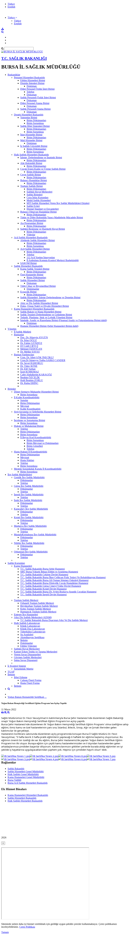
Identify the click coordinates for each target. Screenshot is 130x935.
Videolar (31, 234)
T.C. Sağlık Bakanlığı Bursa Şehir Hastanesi (42, 568)
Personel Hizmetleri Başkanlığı (29, 77)
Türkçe (11, 4)
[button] (12, 17)
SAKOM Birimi (28, 263)
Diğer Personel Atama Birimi (34, 103)
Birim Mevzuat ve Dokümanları (42, 443)
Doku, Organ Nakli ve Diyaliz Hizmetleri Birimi (44, 306)
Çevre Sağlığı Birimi (30, 174)
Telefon (30, 91)
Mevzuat (24, 406)
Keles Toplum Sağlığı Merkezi (35, 608)
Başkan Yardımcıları (24, 354)
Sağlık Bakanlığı (16, 768)
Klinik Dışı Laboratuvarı (32, 628)
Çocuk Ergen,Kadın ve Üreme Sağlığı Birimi (42, 169)
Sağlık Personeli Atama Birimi (35, 109)
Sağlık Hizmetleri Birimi (32, 280)
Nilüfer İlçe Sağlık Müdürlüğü (29, 543)
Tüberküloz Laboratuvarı (32, 631)
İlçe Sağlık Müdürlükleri (20, 474)
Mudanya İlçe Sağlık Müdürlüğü (30, 526)
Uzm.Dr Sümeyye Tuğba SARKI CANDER (42, 360)
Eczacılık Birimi (28, 291)
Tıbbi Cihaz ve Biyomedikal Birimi (38, 286)
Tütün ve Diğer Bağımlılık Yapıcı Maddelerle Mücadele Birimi (51, 217)
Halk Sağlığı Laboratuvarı (27, 623)
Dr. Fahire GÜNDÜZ (31, 343)
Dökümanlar (26, 480)
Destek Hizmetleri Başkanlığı (28, 114)
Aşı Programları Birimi (31, 223)
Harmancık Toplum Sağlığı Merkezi (38, 611)
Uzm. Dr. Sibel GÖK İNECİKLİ (36, 357)
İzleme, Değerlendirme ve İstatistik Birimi (41, 157)
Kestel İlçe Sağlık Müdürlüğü (28, 517)
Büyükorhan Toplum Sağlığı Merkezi (39, 606)
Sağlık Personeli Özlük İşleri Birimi (38, 97)
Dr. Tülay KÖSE (28, 366)
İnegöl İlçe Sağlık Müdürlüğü (28, 494)
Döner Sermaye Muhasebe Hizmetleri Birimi (36, 391)
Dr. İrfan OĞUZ (28, 340)
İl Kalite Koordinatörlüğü (26, 397)
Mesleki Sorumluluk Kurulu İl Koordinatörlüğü (37, 469)
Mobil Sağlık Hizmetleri (39, 200)
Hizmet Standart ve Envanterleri (43, 209)
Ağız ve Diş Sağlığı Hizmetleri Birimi (39, 303)
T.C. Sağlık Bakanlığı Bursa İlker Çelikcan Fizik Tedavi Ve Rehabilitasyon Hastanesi (63, 577)
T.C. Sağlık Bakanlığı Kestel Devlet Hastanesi (43, 588)
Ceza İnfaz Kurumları (37, 197)
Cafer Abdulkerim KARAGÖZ (36, 374)
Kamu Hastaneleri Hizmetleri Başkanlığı (34, 309)
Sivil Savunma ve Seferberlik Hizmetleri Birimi (37, 411)
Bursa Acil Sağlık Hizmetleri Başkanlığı (28, 783)
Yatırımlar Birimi (28, 117)
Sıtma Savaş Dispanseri (25, 660)
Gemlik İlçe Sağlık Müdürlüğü (29, 477)
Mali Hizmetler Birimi (31, 140)
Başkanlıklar (14, 74)
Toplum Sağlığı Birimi (31, 186)
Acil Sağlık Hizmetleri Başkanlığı (31, 237)
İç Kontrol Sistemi (17, 666)
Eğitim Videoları (28, 646)
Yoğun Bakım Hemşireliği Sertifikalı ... (27, 697)
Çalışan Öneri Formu (30, 680)
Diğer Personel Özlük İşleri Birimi (37, 89)
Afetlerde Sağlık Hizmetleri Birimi (37, 240)
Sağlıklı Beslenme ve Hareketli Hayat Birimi (42, 229)
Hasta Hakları (27, 460)
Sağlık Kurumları (16, 563)
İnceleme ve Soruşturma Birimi (29, 420)
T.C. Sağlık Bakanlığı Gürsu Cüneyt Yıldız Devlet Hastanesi (50, 586)
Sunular (24, 400)
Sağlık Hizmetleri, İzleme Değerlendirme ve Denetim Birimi (50, 297)
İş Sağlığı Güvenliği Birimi (33, 146)
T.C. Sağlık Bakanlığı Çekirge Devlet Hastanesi (44, 574)
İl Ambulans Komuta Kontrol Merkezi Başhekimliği (53, 260)
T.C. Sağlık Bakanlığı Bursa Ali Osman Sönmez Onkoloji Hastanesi (54, 580)
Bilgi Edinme (20, 677)
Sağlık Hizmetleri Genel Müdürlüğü (26, 771)
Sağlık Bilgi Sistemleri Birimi (35, 126)
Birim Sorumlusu (35, 123)
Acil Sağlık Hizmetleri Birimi (35, 249)
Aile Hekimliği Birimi (31, 163)
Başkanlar (19, 334)
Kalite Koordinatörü (30, 409)
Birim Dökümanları (36, 120)
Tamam (5, 932)
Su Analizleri (26, 634)
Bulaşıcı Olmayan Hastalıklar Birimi (38, 211)
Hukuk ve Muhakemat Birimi (28, 426)
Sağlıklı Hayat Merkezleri (39, 191)
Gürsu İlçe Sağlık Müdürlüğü (28, 486)
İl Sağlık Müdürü (22, 331)
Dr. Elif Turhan (28, 369)
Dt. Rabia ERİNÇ (29, 383)
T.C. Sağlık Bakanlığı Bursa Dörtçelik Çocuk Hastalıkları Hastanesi (54, 583)
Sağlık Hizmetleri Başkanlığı (28, 266)
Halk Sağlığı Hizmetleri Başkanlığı (31, 154)
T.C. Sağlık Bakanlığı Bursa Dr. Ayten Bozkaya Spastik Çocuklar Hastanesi (58, 591)
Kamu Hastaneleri (23, 566)
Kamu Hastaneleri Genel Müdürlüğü (26, 777)
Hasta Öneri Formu (30, 683)
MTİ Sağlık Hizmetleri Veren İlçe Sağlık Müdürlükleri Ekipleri (58, 203)
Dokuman (32, 94)
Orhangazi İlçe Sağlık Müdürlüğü (31, 551)
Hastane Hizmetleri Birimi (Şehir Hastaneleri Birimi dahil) (49, 326)
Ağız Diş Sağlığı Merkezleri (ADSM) (33, 617)
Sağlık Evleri (33, 206)
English (11, 6)
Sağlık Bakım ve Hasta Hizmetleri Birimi (40, 311)
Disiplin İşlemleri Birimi (32, 83)
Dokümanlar (33, 289)
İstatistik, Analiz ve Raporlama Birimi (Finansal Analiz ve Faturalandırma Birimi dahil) (63, 320)
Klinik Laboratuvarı (30, 626)
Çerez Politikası (27, 926)
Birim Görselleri (35, 446)
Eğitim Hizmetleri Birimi (32, 80)
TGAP (11, 671)
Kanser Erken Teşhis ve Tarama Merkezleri (35, 651)
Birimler (12, 389)
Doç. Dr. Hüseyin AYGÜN (34, 337)
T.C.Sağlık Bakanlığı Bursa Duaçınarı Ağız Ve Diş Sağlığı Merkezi (54, 620)
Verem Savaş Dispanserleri (27, 654)
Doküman (32, 86)
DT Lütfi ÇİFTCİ (29, 346)
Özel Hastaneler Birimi (31, 274)
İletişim (24, 640)
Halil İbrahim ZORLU (31, 380)
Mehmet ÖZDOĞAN (31, 349)
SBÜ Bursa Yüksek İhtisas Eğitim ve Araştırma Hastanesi (49, 571)
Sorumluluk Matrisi (23, 668)
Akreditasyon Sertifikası (32, 637)
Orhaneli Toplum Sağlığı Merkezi (37, 603)
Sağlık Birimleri (34, 194)
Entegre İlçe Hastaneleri (26, 614)
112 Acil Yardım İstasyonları (41, 257)
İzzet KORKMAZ (29, 371)
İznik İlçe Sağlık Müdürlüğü (28, 500)
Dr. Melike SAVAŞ (30, 351)
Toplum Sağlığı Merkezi (26, 600)
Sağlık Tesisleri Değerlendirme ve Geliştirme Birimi (46, 314)
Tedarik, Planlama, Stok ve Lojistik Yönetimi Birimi (46, 317)
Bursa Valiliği (14, 780)
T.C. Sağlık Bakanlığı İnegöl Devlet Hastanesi (43, 594)
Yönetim (12, 329)
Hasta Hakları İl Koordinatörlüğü (30, 451)
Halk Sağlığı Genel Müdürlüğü (23, 774)
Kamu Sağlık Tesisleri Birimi (34, 269)
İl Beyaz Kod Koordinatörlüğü (35, 437)
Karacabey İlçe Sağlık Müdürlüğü (31, 508)
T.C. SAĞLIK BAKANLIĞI (24, 58)
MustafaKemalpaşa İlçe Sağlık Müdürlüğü (35, 534)
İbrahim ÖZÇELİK (30, 377)
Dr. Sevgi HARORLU (31, 363)
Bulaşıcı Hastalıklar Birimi (33, 180)
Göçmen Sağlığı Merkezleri (28, 657)
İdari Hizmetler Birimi (31, 134)
